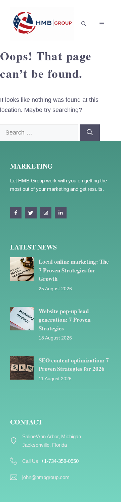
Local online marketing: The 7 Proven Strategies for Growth (74, 270)
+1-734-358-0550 (60, 461)
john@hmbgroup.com (46, 477)
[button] (84, 23)
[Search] (90, 132)
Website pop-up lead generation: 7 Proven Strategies (64, 319)
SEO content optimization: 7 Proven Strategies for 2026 (74, 364)
